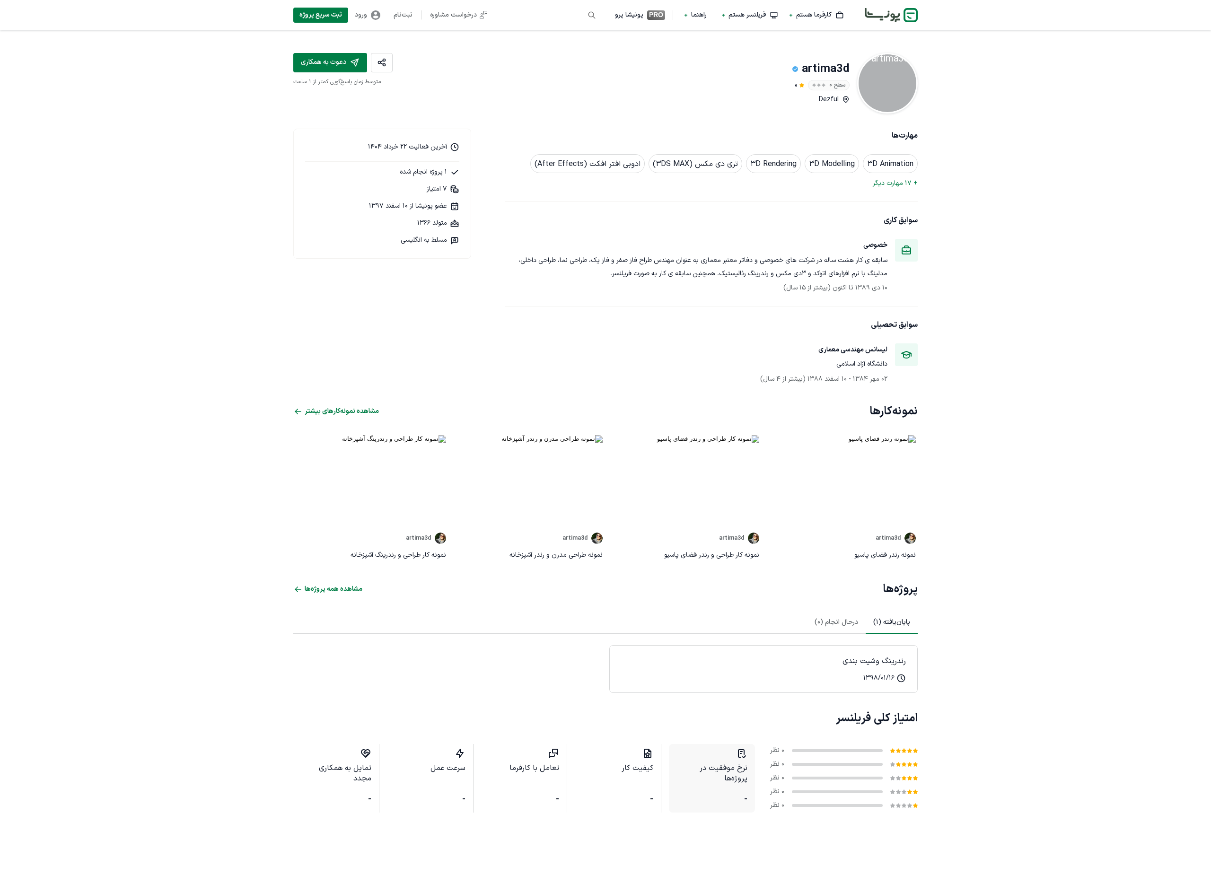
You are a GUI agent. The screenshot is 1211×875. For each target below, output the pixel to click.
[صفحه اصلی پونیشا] (891, 15)
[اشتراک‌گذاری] (382, 62)
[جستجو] (592, 15)
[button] (817, 15)
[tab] (892, 622)
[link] (763, 669)
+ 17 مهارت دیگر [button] (895, 183)
